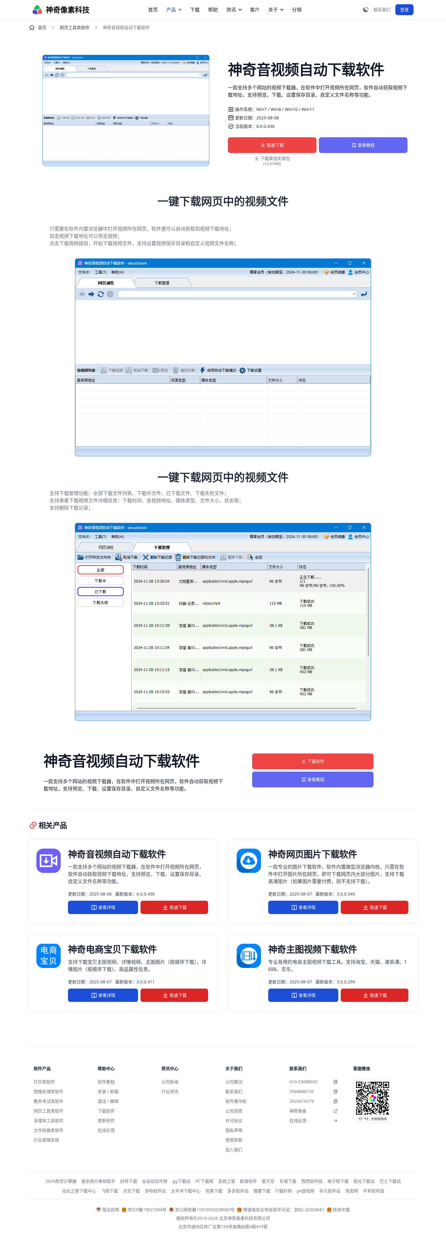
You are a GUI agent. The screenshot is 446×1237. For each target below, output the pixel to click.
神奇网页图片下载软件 (312, 854)
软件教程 (106, 1082)
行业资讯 (169, 1091)
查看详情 (106, 907)
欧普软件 (248, 1181)
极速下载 (275, 145)
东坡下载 (287, 1181)
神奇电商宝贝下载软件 (112, 949)
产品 (171, 9)
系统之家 (226, 1181)
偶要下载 (261, 1191)
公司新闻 (169, 1082)
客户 (255, 9)
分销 (297, 9)
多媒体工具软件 (48, 1120)
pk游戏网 (305, 1191)
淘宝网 (351, 1191)
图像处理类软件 (48, 1091)
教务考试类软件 (48, 1101)
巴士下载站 (390, 1181)
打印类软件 (44, 1082)
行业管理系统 (46, 1140)
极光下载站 (364, 1181)
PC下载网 (204, 1181)
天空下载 (131, 1191)
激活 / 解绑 (108, 1101)
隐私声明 (233, 1130)
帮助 (213, 9)
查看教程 (366, 145)
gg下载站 (181, 1181)
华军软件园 (373, 1191)
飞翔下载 (109, 1191)
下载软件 (315, 761)
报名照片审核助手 (98, 1181)
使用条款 (233, 1140)
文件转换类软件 (48, 1130)
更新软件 (106, 1120)
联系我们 (233, 1091)
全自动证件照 (154, 1181)
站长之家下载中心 (79, 1191)
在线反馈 (106, 1130)
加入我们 (233, 1149)
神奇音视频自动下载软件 (117, 854)
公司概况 (233, 1082)
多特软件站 (155, 1191)
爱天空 (268, 1181)
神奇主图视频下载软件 (312, 949)
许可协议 (233, 1120)
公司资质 (233, 1111)
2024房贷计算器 (61, 1181)
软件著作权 (236, 1101)
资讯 (231, 9)
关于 (273, 9)
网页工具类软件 (75, 27)
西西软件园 (312, 1181)
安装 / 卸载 (108, 1091)
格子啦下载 (338, 1181)
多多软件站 (237, 1191)
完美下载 (213, 1191)
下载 (195, 9)
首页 (153, 9)
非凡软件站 (329, 1191)
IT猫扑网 (283, 1191)
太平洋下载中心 (186, 1191)
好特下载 (128, 1181)
